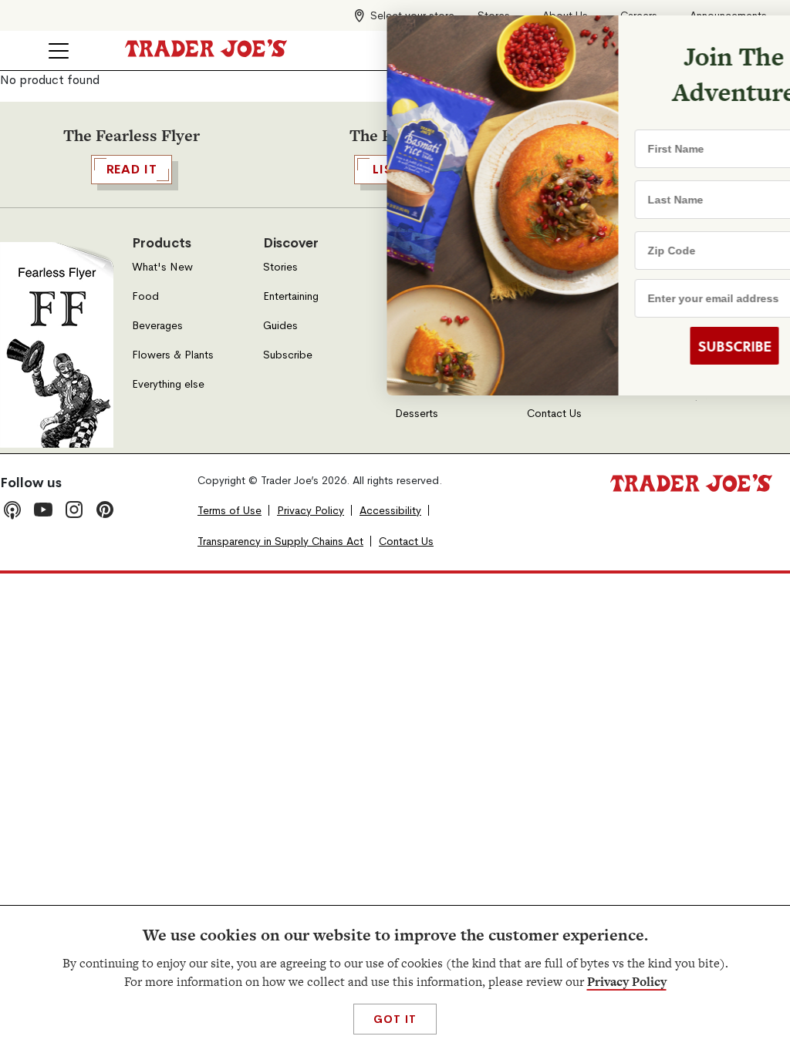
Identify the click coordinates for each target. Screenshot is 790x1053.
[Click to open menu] (58, 51)
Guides (280, 325)
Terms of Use (230, 510)
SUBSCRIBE (659, 346)
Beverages (157, 325)
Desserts (416, 413)
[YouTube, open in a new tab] (43, 509)
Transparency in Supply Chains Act (280, 541)
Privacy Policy (627, 982)
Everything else (168, 384)
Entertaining (291, 296)
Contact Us (554, 413)
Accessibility (390, 510)
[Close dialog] (753, 37)
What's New (162, 267)
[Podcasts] (12, 509)
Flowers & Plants (173, 355)
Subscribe (287, 355)
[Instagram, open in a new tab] (74, 509)
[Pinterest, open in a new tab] (105, 509)
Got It (394, 1019)
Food (145, 296)
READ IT (131, 169)
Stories (280, 267)
